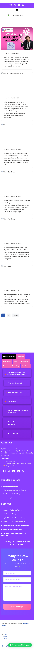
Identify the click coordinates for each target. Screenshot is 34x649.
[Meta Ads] (17, 135)
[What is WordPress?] (17, 229)
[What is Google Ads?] (17, 182)
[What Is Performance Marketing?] (17, 83)
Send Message (17, 607)
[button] (17, 11)
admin (7, 53)
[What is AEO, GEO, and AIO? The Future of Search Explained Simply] (17, 38)
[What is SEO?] (17, 276)
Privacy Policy (6, 646)
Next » (16, 315)
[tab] (9, 356)
